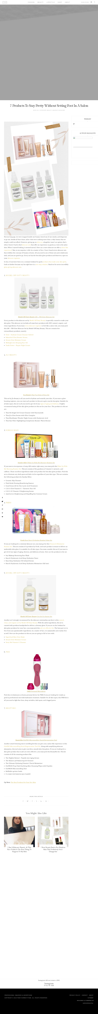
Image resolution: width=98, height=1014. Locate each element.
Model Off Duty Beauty (37, 320)
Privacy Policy (75, 995)
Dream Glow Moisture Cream (16, 340)
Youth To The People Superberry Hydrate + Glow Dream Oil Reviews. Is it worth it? (53, 849)
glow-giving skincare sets (12, 267)
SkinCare (61, 110)
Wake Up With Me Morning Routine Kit (36, 463)
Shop (60, 2)
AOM (5, 2)
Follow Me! (49, 985)
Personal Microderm (36, 691)
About (91, 995)
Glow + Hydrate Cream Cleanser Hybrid (19, 335)
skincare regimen (14, 258)
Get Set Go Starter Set (36, 616)
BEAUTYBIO (11, 708)
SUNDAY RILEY (12, 430)
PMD (8, 652)
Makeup (55, 110)
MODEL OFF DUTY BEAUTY (17, 275)
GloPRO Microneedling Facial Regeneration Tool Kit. (22, 746)
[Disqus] (49, 891)
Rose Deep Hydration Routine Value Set (36, 540)
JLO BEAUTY (11, 355)
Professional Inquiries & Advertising (18, 995)
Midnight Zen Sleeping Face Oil (17, 343)
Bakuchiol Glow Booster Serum (16, 337)
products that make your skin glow (54, 262)
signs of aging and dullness (49, 404)
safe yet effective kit (47, 628)
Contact (85, 995)
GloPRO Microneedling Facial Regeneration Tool (36, 740)
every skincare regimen (33, 326)
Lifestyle (51, 2)
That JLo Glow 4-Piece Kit (36, 395)
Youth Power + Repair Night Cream (18, 345)
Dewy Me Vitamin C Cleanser (16, 642)
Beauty (41, 2)
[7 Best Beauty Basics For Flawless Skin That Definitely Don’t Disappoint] (19, 832)
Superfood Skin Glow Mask (15, 637)
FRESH (8, 503)
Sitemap (90, 997)
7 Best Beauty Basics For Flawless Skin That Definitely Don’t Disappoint (19, 849)
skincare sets (26, 245)
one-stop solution (42, 264)
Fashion (31, 2)
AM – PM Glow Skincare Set (36, 317)
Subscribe (85, 2)
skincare (40, 242)
